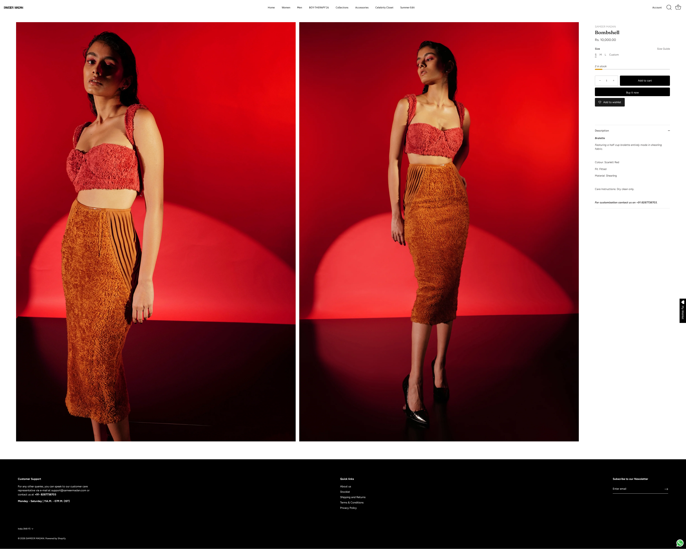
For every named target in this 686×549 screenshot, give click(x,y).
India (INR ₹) (24, 528)
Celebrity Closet (384, 7)
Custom (614, 54)
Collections (342, 7)
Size (632, 48)
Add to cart (645, 80)
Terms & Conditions (352, 502)
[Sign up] (666, 489)
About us (345, 486)
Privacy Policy (348, 508)
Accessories (362, 7)
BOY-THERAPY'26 (319, 7)
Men (299, 7)
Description (602, 130)
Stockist (345, 491)
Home (271, 7)
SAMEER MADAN (605, 26)
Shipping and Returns (353, 497)
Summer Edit (407, 7)
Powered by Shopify (55, 538)
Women (286, 7)
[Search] (669, 7)
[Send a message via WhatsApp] (680, 543)
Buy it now (632, 92)
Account (657, 7)
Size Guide (663, 48)
